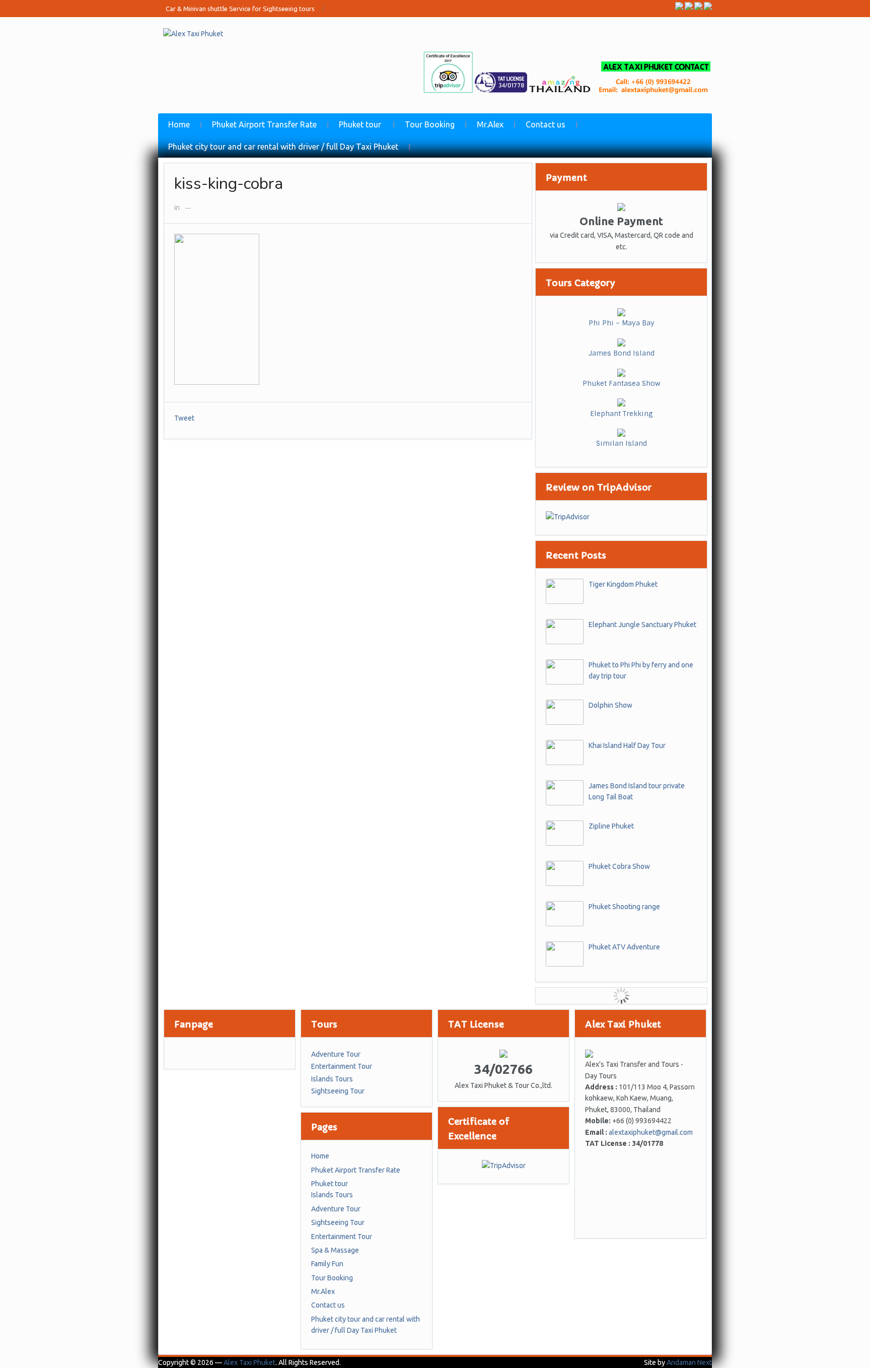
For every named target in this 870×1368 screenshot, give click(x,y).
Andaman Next (689, 1362)
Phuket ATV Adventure (624, 947)
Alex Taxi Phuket (249, 1362)
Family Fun (327, 1264)
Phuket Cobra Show (619, 866)
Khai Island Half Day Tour (627, 745)
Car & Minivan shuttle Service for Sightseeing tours (240, 8)
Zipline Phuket (611, 826)
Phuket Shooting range (624, 907)
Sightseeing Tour (338, 1091)
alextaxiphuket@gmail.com (651, 1132)
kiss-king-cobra (228, 183)
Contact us (545, 124)
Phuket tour (360, 124)
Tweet (184, 418)
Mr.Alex (490, 124)
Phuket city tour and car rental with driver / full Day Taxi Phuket (283, 146)
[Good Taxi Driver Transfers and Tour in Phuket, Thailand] (193, 33)
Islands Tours (332, 1079)
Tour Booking (430, 124)
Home (179, 124)
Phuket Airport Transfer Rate (264, 124)
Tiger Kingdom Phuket (623, 584)
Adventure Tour (335, 1054)
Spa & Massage (335, 1250)
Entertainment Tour (341, 1066)
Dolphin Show (610, 705)
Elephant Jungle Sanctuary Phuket (642, 625)
